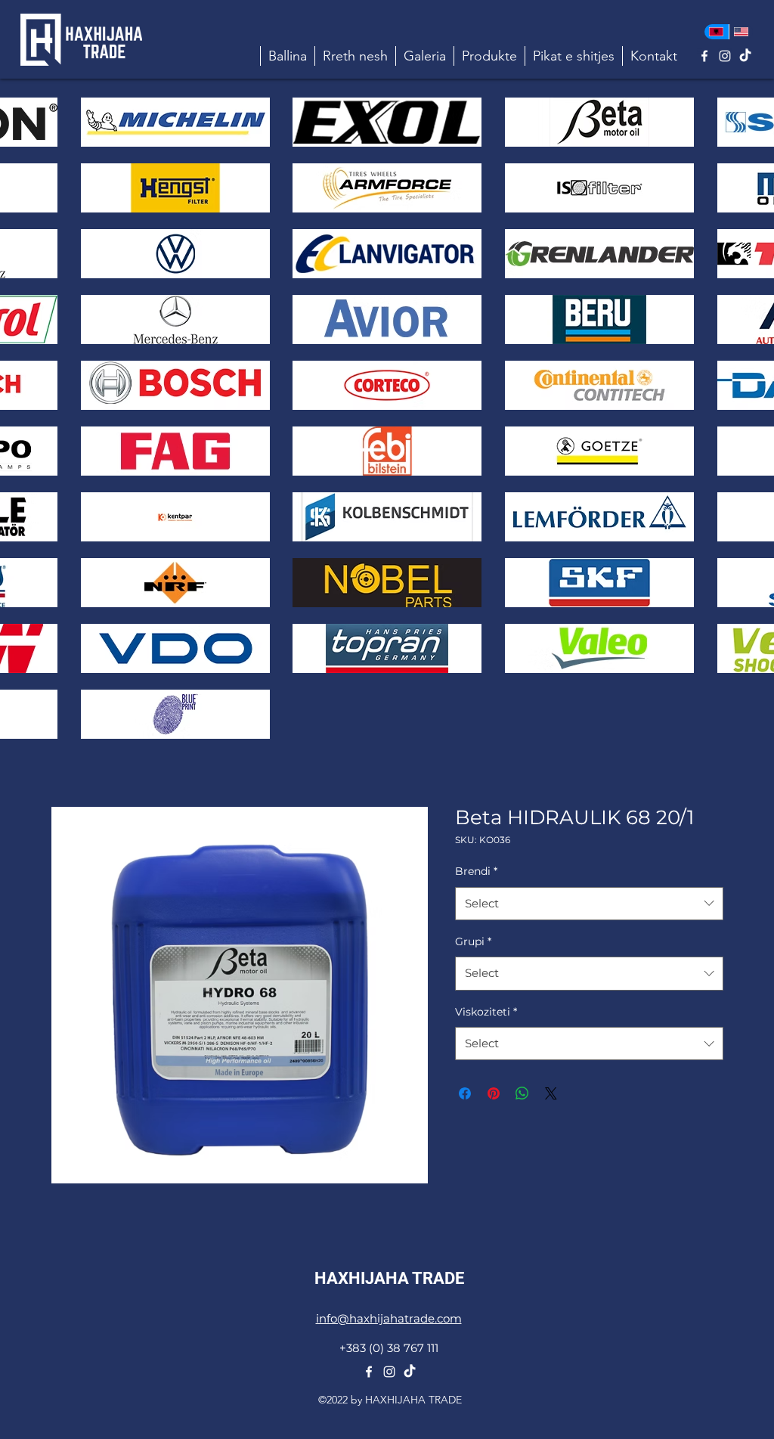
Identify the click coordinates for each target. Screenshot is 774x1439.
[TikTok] (745, 56)
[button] (489, 56)
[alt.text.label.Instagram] (724, 56)
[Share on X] (551, 1093)
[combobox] (589, 903)
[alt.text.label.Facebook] (704, 56)
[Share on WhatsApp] (522, 1093)
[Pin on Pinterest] (494, 1093)
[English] (741, 31)
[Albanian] (716, 31)
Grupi (473, 941)
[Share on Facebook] (465, 1093)
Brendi (476, 871)
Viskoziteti (486, 1012)
